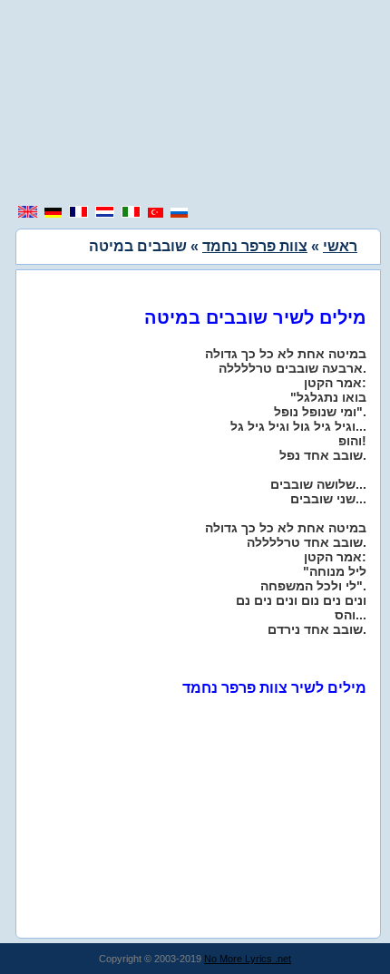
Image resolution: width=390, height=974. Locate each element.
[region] (195, 104)
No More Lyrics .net (247, 958)
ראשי (340, 246)
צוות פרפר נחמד (254, 246)
